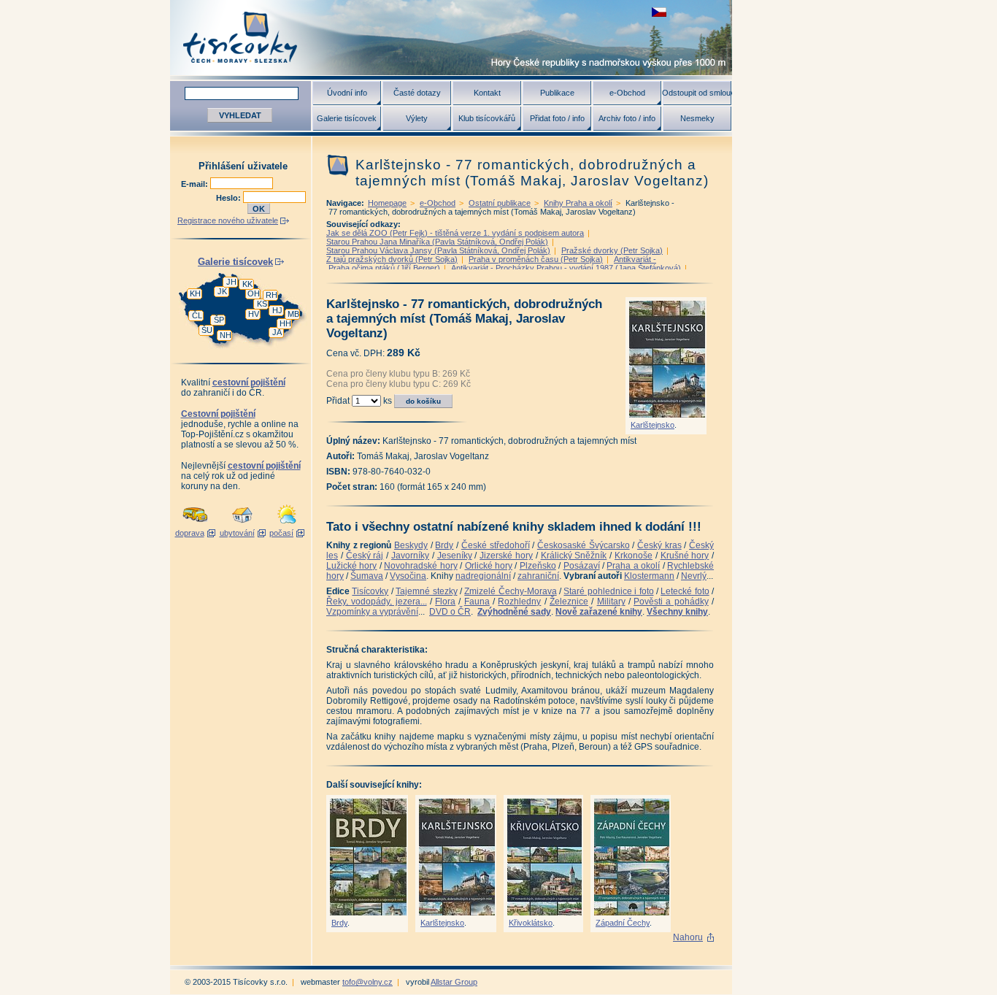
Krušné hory (685, 555)
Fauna (477, 601)
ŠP (219, 319)
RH (271, 295)
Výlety (417, 118)
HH (285, 323)
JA (277, 332)
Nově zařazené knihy (598, 612)
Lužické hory (351, 566)
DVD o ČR (450, 612)
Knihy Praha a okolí (578, 203)
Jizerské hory (506, 555)
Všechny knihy (677, 612)
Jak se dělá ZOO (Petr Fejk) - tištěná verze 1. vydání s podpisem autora (455, 232)
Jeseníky (454, 555)
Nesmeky (697, 118)
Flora (445, 601)
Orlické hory (488, 566)
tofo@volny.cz (367, 981)
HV (253, 314)
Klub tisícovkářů (486, 118)
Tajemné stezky (426, 591)
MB (293, 314)
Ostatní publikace (500, 203)
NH (225, 335)
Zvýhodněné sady (514, 612)
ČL (197, 315)
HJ (277, 310)
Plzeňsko (538, 566)
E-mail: (195, 184)
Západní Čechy (623, 922)
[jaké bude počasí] (286, 524)
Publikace (557, 92)
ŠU (206, 330)
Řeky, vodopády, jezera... (376, 601)
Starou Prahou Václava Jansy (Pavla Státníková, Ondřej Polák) (438, 250)
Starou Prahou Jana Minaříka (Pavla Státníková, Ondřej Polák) (437, 241)
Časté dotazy (417, 92)
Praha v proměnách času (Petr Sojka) (536, 259)
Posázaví (581, 566)
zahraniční (538, 576)
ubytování (237, 533)
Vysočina (408, 576)
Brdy (444, 545)
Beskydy (411, 545)
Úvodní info (347, 92)
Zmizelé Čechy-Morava (510, 591)
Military (611, 601)
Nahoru (688, 937)
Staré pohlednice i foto (608, 591)
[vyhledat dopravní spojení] (195, 524)
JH (231, 281)
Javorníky (410, 555)
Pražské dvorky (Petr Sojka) (612, 250)
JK (222, 291)
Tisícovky (370, 591)
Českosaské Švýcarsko (583, 545)
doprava (189, 533)
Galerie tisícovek (347, 118)
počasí (281, 533)
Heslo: (229, 197)
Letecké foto (685, 591)
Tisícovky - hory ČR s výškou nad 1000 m (451, 37)
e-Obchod (627, 92)
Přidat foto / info (557, 118)
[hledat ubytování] (242, 524)
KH (195, 293)
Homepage (387, 203)
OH (253, 293)
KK (247, 284)
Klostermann (649, 576)
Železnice (569, 601)
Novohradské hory (420, 566)
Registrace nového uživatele (227, 220)
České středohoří (495, 545)
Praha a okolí (633, 566)
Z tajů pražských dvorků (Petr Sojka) (392, 259)
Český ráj (365, 555)
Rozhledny (519, 601)
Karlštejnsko (652, 424)
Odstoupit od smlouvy (697, 92)
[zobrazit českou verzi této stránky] (659, 12)
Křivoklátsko (531, 922)
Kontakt (487, 92)
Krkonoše (634, 555)
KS (262, 303)
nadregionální (483, 576)
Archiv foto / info (626, 118)
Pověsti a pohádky (671, 601)
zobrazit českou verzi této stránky (659, 12)
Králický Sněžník (574, 555)
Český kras (659, 545)
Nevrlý (694, 576)
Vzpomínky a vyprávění (372, 612)
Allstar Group (454, 981)
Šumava (366, 576)
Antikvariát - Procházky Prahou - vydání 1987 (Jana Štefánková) (566, 268)
